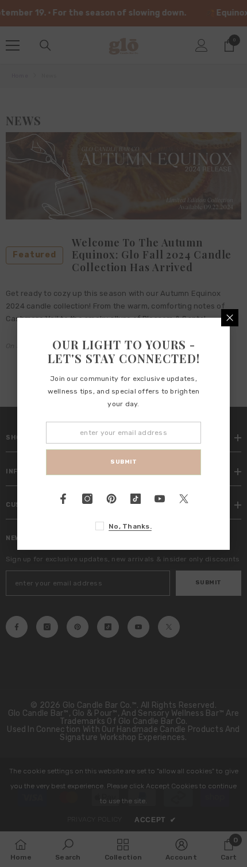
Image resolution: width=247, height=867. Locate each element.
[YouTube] (160, 499)
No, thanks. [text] (130, 526)
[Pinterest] (111, 499)
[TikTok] (136, 499)
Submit (123, 461)
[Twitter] (184, 499)
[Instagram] (87, 499)
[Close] (229, 317)
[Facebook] (63, 499)
